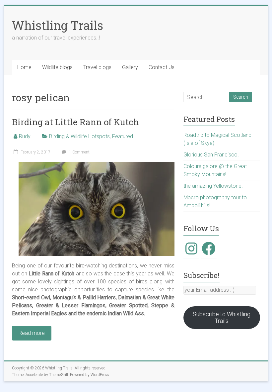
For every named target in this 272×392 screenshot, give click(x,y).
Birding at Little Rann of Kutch (75, 122)
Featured (122, 136)
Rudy (25, 136)
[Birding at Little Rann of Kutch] (96, 165)
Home (24, 67)
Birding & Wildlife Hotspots (79, 136)
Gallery (130, 67)
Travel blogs (97, 67)
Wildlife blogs (57, 67)
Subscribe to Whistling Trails (221, 317)
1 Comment (79, 152)
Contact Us (161, 67)
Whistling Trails (57, 25)
